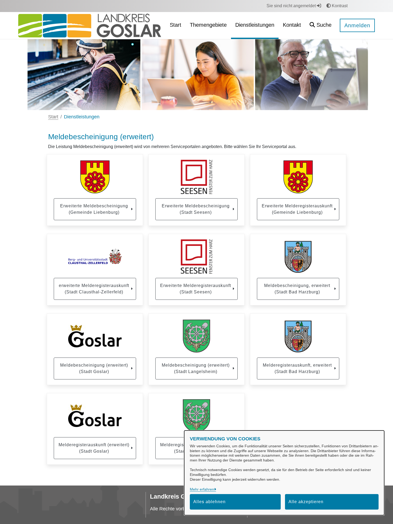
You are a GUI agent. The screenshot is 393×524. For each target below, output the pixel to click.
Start (53, 116)
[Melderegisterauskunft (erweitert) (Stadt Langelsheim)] (196, 416)
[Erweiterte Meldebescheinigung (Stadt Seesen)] (196, 177)
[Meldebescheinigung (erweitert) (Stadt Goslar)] (95, 336)
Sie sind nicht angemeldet (292, 5)
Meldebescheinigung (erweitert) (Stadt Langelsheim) (196, 368)
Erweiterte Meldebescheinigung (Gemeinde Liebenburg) (94, 209)
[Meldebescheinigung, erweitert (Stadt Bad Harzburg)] (298, 256)
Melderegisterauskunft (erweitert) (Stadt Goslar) (94, 448)
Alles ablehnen (209, 501)
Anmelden (357, 25)
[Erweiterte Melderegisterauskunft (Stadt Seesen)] (196, 256)
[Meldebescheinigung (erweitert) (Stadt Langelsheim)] (196, 336)
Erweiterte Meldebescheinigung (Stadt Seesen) (196, 209)
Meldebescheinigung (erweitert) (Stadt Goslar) (94, 368)
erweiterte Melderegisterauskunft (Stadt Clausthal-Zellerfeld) (94, 288)
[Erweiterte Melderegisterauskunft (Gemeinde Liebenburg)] (298, 177)
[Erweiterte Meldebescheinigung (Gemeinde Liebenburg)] (95, 177)
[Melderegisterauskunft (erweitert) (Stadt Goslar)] (95, 416)
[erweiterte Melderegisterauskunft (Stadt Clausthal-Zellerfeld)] (95, 256)
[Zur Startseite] (89, 25)
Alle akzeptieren (305, 501)
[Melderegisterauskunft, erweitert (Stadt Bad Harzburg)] (298, 336)
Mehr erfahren (202, 489)
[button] (320, 25)
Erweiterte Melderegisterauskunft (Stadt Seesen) (195, 288)
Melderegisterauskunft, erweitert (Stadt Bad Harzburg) (297, 368)
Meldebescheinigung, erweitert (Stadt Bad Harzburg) (297, 288)
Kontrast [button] (339, 5)
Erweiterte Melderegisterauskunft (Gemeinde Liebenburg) (297, 209)
